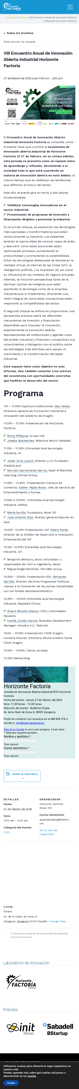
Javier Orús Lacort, (20, 461)
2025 (7, 832)
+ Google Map (57, 921)
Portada (10, 17)
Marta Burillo (16, 512)
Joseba (20, 440)
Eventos (21, 17)
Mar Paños (62, 406)
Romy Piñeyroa (17, 436)
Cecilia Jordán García (22, 620)
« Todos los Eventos (18, 33)
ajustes (32, 1076)
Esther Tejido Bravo (32, 487)
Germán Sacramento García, (27, 470)
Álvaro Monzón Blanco (23, 611)
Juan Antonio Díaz (20, 517)
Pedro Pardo (59, 530)
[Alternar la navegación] (70, 7)
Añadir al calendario (25, 773)
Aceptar (11, 1082)
